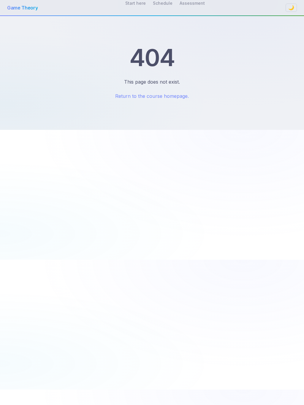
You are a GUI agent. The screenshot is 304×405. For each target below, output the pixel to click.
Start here (135, 3)
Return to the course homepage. (152, 96)
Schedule (162, 3)
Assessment (192, 3)
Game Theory (22, 8)
